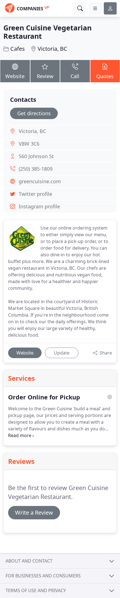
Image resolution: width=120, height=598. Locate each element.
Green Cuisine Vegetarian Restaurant (47, 32)
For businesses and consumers (43, 576)
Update (61, 353)
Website (15, 76)
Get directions (34, 113)
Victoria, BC (52, 48)
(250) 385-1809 (35, 168)
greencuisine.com (40, 181)
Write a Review (34, 512)
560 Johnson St (36, 156)
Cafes (17, 48)
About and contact (29, 561)
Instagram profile (39, 206)
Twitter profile (35, 194)
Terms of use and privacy (36, 590)
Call (75, 76)
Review (45, 76)
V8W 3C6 (29, 143)
